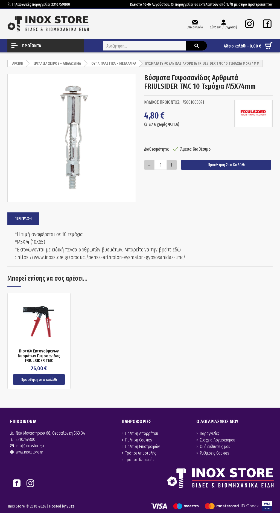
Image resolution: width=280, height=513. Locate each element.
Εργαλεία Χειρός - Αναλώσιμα (57, 63)
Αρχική (17, 63)
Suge (70, 506)
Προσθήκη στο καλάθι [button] (39, 379)
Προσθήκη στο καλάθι (226, 164)
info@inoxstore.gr (30, 445)
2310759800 (60, 4)
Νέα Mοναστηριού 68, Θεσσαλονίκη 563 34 (50, 433)
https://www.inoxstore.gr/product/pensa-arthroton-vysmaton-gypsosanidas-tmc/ (102, 257)
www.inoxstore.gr (29, 452)
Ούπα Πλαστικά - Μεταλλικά (113, 63)
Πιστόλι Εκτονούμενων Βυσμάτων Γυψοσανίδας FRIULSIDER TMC (39, 356)
